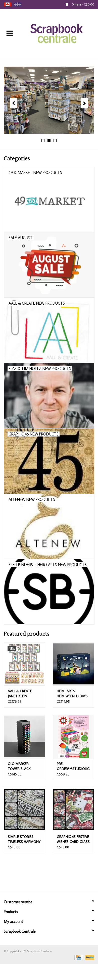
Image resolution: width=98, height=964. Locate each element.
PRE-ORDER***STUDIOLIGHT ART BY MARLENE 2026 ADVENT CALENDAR (73, 766)
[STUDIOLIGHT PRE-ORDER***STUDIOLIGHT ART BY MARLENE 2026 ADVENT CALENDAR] (73, 736)
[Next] (84, 103)
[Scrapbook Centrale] (59, 33)
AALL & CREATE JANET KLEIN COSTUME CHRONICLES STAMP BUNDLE (24, 693)
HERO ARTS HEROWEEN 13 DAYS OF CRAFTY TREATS (72, 693)
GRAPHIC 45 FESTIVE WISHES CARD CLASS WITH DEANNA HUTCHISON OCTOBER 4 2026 (73, 839)
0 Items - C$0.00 (82, 4)
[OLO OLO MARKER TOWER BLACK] (24, 736)
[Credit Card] (78, 957)
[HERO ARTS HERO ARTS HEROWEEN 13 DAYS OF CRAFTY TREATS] (73, 663)
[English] (7, 4)
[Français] (17, 4)
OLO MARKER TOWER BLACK (19, 766)
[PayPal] (89, 957)
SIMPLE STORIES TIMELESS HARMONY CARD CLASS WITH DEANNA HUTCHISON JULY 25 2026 (24, 839)
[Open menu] (10, 33)
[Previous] (13, 103)
